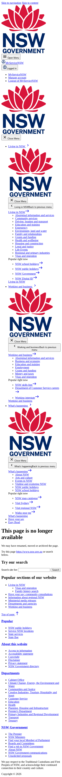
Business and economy (27, 361)
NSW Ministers (16, 737)
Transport (13, 717)
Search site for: (9, 569)
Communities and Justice (21, 689)
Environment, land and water (31, 230)
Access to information (20, 650)
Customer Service (18, 698)
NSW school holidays (27, 490)
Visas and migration (26, 255)
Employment (22, 367)
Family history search (26, 591)
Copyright (13, 656)
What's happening (20, 471)
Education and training (27, 224)
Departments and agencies (22, 603)
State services (15, 634)
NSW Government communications (27, 752)
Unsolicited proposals (20, 755)
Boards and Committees (21, 743)
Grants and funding (25, 237)
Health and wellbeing (26, 240)
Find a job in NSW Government (25, 746)
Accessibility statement (20, 653)
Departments (10, 673)
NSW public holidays (27, 487)
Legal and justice (24, 246)
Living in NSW (18, 212)
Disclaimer (14, 660)
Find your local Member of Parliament (29, 740)
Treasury (13, 720)
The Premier (15, 733)
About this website (14, 644)
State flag (13, 637)
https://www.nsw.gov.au (29, 551)
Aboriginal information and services (34, 215)
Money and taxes (24, 373)
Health (12, 704)
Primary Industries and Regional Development (33, 714)
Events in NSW (23, 480)
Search (55, 570)
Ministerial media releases (22, 600)
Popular (7, 621)
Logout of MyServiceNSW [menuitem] (23, 80)
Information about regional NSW (26, 597)
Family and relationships (28, 234)
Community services (26, 218)
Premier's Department (20, 711)
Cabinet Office (16, 679)
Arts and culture (24, 477)
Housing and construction (29, 243)
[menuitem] (17, 74)
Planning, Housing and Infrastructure (28, 708)
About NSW (22, 474)
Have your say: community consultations (30, 594)
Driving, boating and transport (31, 221)
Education (13, 701)
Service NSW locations (21, 630)
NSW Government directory (23, 666)
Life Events (21, 249)
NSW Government (14, 727)
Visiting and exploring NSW (30, 484)
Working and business (22, 354)
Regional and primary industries (32, 252)
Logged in (12, 68)
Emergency (21, 227)
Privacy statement (17, 663)
